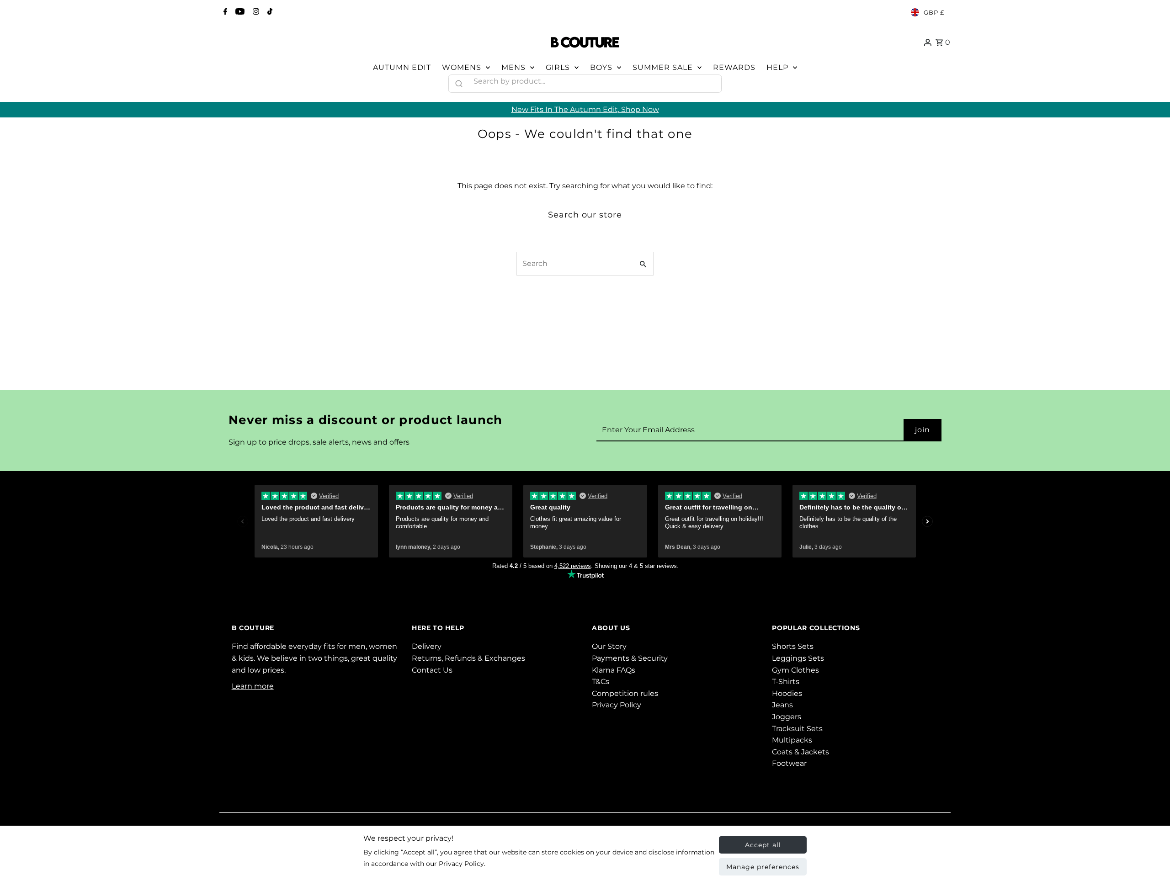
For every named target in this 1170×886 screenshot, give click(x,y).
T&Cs (600, 681)
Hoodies (787, 693)
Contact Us (432, 670)
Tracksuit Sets (797, 728)
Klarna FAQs (613, 670)
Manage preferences (762, 867)
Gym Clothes (795, 670)
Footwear (789, 763)
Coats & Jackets (800, 752)
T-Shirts (785, 681)
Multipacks (792, 740)
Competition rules (625, 693)
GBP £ (934, 12)
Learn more (253, 686)
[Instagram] (254, 12)
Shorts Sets (793, 646)
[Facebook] (224, 12)
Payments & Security (630, 658)
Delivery (426, 646)
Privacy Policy (616, 704)
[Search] (710, 81)
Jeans (782, 704)
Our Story (609, 646)
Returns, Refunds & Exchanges (468, 658)
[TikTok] (268, 12)
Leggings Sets (798, 658)
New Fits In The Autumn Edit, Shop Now (585, 109)
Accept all (763, 845)
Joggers (786, 716)
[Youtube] (239, 12)
